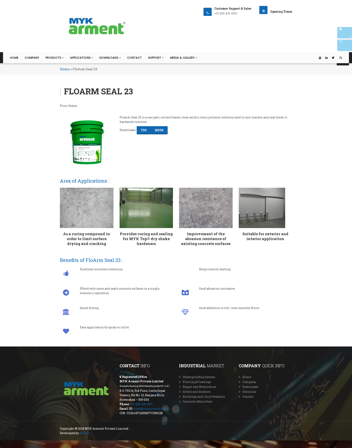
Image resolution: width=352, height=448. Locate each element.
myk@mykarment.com (150, 408)
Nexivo (84, 433)
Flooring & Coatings (197, 382)
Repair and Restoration (199, 387)
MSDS (159, 130)
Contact (134, 58)
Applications (80, 58)
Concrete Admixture (197, 401)
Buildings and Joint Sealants (204, 396)
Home (14, 58)
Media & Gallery (182, 58)
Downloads (109, 58)
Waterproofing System (199, 377)
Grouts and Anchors (197, 392)
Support (155, 58)
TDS (144, 130)
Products (53, 58)
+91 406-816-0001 (141, 404)
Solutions (249, 392)
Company (32, 58)
